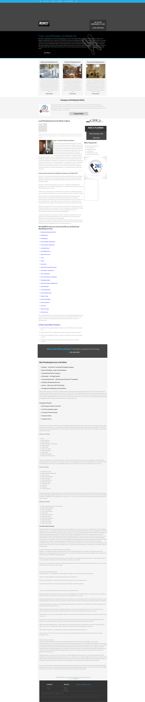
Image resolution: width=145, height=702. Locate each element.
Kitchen (53, 1)
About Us (49, 687)
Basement (59, 1)
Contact (48, 688)
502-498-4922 (74, 352)
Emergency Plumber (78, 113)
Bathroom (45, 1)
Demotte (70, 678)
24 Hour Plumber (69, 1)
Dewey (76, 678)
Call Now (47, 53)
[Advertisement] (72, 11)
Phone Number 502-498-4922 (96, 136)
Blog (76, 1)
